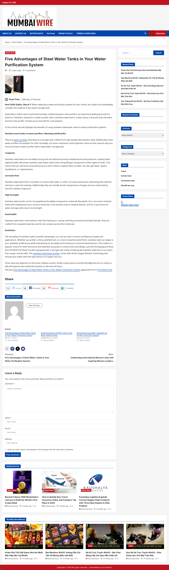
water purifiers (20, 139)
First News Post (105, 269)
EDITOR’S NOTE (36, 33)
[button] (7, 349)
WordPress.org (127, 185)
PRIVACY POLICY (66, 33)
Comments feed (127, 181)
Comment (9, 383)
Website (8, 439)
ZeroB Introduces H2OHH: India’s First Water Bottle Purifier (56, 334)
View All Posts (34, 305)
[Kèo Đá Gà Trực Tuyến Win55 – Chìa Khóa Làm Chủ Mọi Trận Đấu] (145, 536)
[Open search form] (145, 33)
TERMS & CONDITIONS (86, 33)
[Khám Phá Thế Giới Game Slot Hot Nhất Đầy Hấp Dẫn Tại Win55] (24, 536)
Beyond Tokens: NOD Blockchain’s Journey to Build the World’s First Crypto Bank (21, 500)
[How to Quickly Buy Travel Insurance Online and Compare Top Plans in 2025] (59, 482)
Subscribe (160, 33)
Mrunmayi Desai (12, 506)
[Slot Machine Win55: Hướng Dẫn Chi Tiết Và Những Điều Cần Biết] (64, 536)
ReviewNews (95, 567)
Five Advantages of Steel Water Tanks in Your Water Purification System (47, 269)
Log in (123, 171)
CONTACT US (20, 33)
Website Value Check (130, 205)
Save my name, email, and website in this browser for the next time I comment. (40, 449)
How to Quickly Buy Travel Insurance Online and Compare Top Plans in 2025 (59, 500)
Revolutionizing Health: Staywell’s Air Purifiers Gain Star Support (92, 334)
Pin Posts (51, 33)
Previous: (27, 357)
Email (8, 428)
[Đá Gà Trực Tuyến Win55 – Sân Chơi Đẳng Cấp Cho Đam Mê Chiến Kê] (105, 536)
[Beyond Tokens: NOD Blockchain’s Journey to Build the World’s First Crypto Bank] (22, 482)
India (10, 546)
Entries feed (126, 176)
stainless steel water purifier (46, 253)
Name (8, 418)
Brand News (10, 53)
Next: (92, 357)
